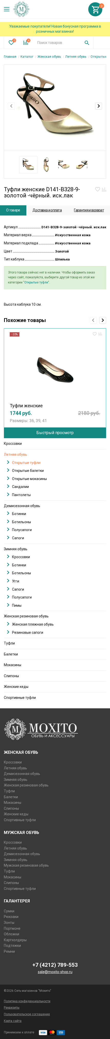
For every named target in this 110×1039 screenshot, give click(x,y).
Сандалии (20, 487)
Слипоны (11, 676)
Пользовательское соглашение (27, 1014)
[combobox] (57, 42)
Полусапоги (22, 530)
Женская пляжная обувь (33, 624)
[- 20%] (55, 368)
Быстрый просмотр (55, 432)
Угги (15, 581)
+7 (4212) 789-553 (55, 965)
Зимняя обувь (15, 549)
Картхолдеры (15, 940)
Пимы (16, 605)
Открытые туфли (36, 282)
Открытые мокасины (29, 479)
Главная (10, 56)
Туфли (9, 643)
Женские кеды (16, 687)
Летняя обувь (75, 56)
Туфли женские (26, 405)
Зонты (9, 923)
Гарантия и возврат (89, 210)
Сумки (9, 911)
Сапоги (18, 538)
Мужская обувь (21, 832)
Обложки (11, 934)
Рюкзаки (11, 917)
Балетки (11, 654)
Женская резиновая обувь (26, 616)
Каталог (26, 56)
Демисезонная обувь (22, 506)
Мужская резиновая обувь (26, 865)
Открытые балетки (28, 471)
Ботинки (19, 514)
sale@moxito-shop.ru (55, 972)
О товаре (13, 210)
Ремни (9, 951)
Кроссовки (13, 443)
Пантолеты (21, 495)
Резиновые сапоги (27, 632)
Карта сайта (12, 1021)
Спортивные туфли (20, 698)
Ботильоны (21, 522)
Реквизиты (11, 1007)
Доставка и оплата (47, 210)
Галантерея (17, 901)
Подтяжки (12, 946)
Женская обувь (49, 56)
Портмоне (12, 928)
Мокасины (12, 665)
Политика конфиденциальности (27, 1001)
